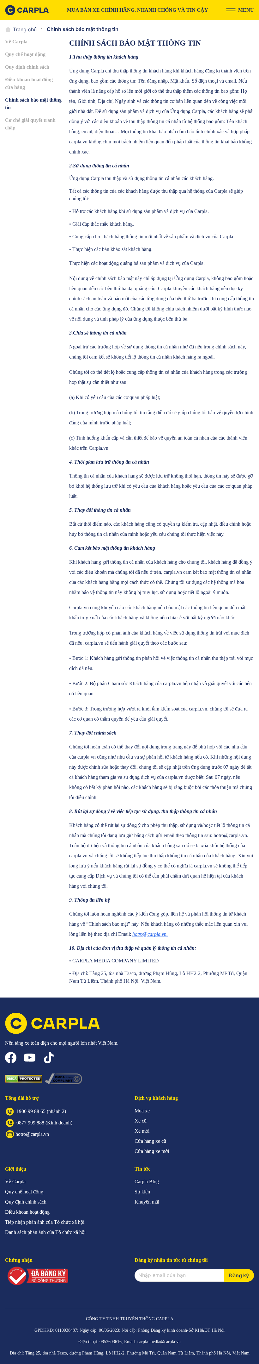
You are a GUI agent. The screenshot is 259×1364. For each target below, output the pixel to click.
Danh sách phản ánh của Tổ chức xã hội (45, 1232)
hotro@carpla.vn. (150, 934)
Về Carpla (16, 41)
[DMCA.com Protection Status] (23, 1078)
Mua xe (142, 1110)
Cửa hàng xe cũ (150, 1141)
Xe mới (142, 1131)
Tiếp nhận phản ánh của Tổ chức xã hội (44, 1222)
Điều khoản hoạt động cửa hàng (29, 83)
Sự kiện (142, 1191)
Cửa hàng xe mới (152, 1151)
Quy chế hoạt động (25, 54)
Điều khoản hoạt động (27, 1212)
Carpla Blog (147, 1181)
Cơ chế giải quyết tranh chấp (30, 123)
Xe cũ (141, 1120)
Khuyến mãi (147, 1201)
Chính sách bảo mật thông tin (33, 103)
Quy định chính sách (27, 67)
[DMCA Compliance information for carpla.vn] (63, 1078)
